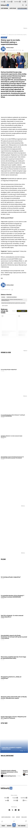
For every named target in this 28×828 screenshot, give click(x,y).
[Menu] (26, 5)
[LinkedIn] (15, 810)
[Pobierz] (23, 50)
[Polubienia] (2, 821)
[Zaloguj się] (23, 5)
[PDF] (12, 289)
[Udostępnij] (26, 821)
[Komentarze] (14, 821)
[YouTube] (18, 810)
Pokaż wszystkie (5, 305)
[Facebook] (9, 810)
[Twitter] (12, 810)
